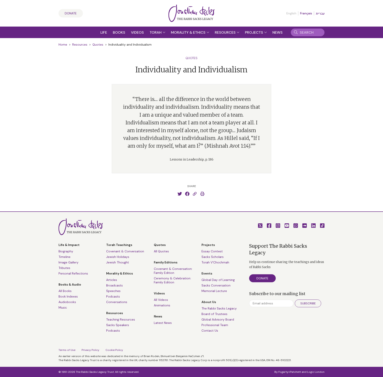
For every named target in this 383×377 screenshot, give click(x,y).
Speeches (113, 291)
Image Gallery (68, 262)
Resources (225, 32)
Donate (71, 13)
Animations (162, 305)
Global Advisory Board (217, 319)
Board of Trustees (214, 314)
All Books (65, 291)
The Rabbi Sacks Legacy (219, 308)
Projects (254, 32)
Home (63, 44)
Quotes (97, 44)
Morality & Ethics (188, 32)
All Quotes (161, 251)
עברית (320, 13)
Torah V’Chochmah (215, 262)
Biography (66, 251)
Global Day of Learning (218, 280)
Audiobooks (67, 302)
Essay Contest (212, 251)
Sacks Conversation (216, 285)
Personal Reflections (73, 273)
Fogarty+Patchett (289, 372)
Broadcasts (114, 285)
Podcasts (113, 296)
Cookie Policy (114, 350)
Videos (137, 32)
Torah (156, 32)
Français (306, 13)
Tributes (64, 268)
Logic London (315, 372)
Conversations (116, 302)
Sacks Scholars (212, 257)
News (277, 32)
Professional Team (214, 325)
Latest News (163, 323)
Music (63, 307)
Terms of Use (67, 350)
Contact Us (209, 331)
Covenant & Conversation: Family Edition (173, 271)
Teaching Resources (120, 319)
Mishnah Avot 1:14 (227, 146)
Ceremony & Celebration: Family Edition (172, 280)
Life (103, 32)
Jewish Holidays (117, 257)
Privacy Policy (90, 350)
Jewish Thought (117, 262)
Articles (111, 280)
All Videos (161, 300)
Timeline (64, 257)
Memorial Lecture (214, 291)
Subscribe (308, 303)
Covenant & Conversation (125, 251)
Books (119, 32)
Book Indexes (68, 296)
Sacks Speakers (117, 325)
